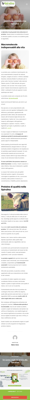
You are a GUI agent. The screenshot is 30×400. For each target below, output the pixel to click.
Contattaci (14, 393)
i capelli (9, 128)
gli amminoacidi (13, 98)
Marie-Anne (6, 27)
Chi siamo (20, 393)
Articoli (9, 393)
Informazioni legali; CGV (15, 394)
